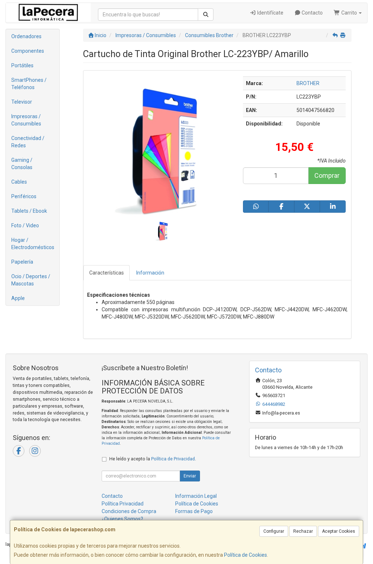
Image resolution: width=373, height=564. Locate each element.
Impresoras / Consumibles (26, 120)
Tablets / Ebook (29, 211)
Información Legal (196, 496)
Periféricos (23, 196)
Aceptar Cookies (338, 531)
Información (150, 273)
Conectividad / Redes (27, 141)
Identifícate (269, 13)
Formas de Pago (194, 511)
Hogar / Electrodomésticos (32, 243)
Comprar (326, 175)
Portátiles (22, 65)
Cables (19, 182)
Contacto (312, 13)
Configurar (273, 531)
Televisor (21, 102)
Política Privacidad (123, 504)
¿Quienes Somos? (122, 519)
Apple (18, 298)
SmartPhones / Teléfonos (29, 83)
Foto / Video (25, 225)
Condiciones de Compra (129, 511)
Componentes (27, 51)
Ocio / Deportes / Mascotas (30, 280)
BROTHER (308, 83)
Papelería (22, 262)
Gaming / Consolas (21, 163)
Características (106, 273)
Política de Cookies (245, 555)
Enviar (190, 476)
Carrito (349, 13)
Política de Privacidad (173, 458)
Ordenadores (26, 36)
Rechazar (303, 531)
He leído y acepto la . (152, 458)
